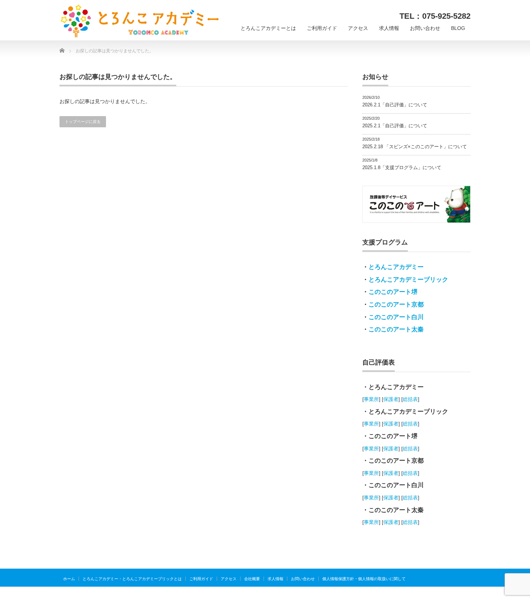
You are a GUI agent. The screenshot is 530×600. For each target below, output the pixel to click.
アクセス (358, 28)
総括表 (410, 399)
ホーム (69, 579)
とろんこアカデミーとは (268, 28)
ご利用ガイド (322, 28)
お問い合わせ (425, 28)
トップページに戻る (83, 121)
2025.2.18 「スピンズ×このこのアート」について (414, 146)
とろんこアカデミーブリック (408, 279)
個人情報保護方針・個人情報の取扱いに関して (364, 579)
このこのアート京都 (396, 304)
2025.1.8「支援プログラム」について (401, 167)
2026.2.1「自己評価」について (394, 104)
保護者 (390, 399)
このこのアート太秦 (396, 329)
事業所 (371, 399)
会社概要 (252, 579)
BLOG (458, 28)
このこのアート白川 (396, 317)
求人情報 (389, 28)
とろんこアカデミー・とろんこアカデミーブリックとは (132, 579)
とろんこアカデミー (396, 267)
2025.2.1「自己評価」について (394, 125)
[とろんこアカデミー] (140, 21)
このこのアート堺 (393, 291)
